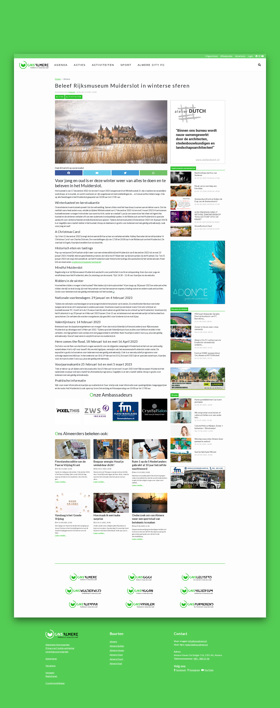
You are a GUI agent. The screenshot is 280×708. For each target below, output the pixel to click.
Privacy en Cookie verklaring (60, 648)
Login (250, 56)
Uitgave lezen (211, 56)
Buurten (116, 633)
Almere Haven (117, 650)
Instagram (195, 670)
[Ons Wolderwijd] (83, 590)
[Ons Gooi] (140, 577)
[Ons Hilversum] (196, 590)
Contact (180, 633)
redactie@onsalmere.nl (196, 644)
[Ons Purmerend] (196, 604)
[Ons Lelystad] (196, 577)
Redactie (72, 92)
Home (58, 79)
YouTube (208, 670)
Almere (113, 641)
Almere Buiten (117, 645)
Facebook (181, 670)
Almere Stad (116, 663)
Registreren (51, 676)
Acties (80, 65)
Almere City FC (151, 65)
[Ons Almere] (83, 577)
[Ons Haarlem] (140, 604)
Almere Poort (116, 659)
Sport (125, 65)
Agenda (61, 65)
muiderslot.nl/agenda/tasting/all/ (86, 262)
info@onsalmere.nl (197, 641)
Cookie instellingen (55, 683)
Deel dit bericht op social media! (69, 168)
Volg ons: (180, 666)
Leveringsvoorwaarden (57, 651)
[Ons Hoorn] (140, 590)
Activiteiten (103, 65)
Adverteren (240, 56)
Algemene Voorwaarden (58, 644)
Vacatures (51, 665)
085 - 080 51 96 (201, 658)
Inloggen (50, 672)
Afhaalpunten (226, 56)
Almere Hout (116, 654)
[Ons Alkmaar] (83, 604)
